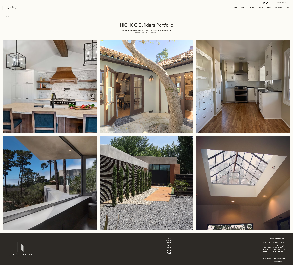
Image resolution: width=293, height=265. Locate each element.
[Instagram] (267, 3)
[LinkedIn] (264, 3)
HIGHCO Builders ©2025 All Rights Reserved (274, 258)
